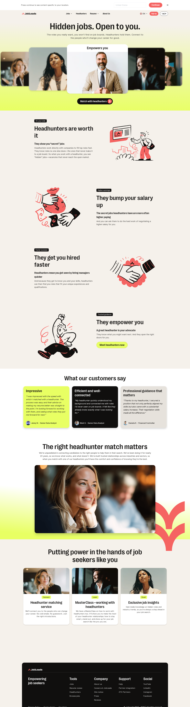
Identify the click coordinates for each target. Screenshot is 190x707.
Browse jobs (74, 696)
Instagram (147, 692)
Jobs (71, 684)
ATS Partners (124, 692)
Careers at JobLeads (103, 688)
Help (121, 684)
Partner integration (127, 688)
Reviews (97, 700)
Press (96, 696)
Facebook (147, 696)
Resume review (75, 688)
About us (98, 684)
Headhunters (75, 692)
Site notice (98, 692)
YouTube (147, 684)
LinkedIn (146, 688)
